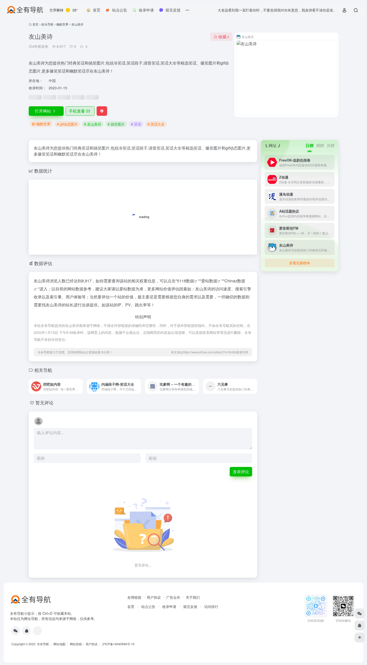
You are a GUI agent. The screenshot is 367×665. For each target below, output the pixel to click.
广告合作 (173, 597)
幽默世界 (62, 24)
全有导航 (43, 644)
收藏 (223, 37)
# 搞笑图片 (116, 124)
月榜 (331, 145)
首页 (35, 24)
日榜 (310, 145)
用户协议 (154, 597)
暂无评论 (44, 402)
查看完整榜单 (299, 262)
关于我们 (193, 597)
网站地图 (59, 644)
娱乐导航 (47, 24)
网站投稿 (76, 644)
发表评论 (241, 471)
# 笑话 (136, 124)
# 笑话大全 (156, 124)
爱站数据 (209, 281)
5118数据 (185, 281)
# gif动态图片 (67, 124)
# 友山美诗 (92, 124)
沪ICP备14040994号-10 (118, 644)
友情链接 (134, 597)
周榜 (320, 145)
